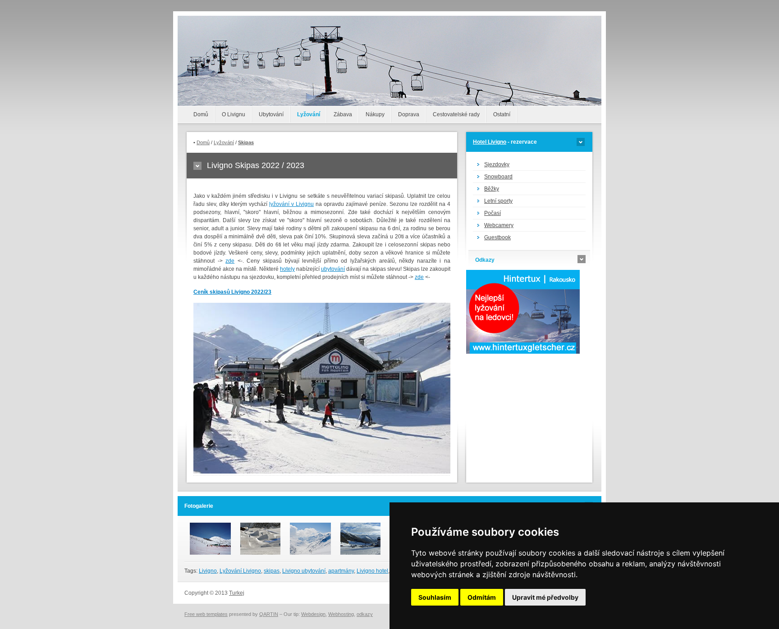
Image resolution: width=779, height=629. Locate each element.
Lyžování (308, 114)
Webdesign (313, 614)
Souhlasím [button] (434, 597)
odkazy (365, 614)
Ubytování (271, 114)
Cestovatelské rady (456, 114)
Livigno (208, 571)
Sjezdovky (496, 164)
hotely (287, 269)
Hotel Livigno (489, 142)
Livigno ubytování (303, 571)
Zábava (343, 114)
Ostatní (501, 114)
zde (229, 261)
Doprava (408, 114)
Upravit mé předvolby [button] (545, 597)
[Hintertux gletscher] (523, 352)
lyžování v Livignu (291, 204)
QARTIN (268, 614)
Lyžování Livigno (240, 571)
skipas (272, 571)
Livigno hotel (372, 571)
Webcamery (498, 225)
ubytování (333, 269)
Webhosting (341, 614)
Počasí (492, 213)
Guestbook (497, 237)
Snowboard (498, 176)
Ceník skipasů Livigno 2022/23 (232, 292)
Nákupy (375, 114)
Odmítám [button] (481, 597)
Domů (200, 114)
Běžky (491, 189)
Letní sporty (498, 201)
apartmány (341, 571)
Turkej (236, 593)
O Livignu (233, 114)
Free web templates (206, 614)
